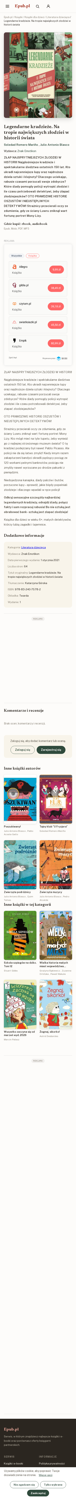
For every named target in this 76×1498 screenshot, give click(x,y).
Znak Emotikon (26, 151)
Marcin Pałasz (11, 1039)
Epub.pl (22, 6)
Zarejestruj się (51, 749)
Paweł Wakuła (58, 974)
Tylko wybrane (53, 1484)
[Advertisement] (38, 661)
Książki (19, 17)
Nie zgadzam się (24, 1484)
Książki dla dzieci (34, 17)
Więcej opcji (45, 1475)
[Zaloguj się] (48, 6)
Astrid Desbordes (49, 1036)
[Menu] (7, 6)
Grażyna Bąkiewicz (50, 970)
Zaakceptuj (38, 1493)
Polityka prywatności (52, 1463)
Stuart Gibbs (11, 970)
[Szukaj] (37, 6)
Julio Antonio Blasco (54, 144)
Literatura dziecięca (58, 17)
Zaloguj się (22, 749)
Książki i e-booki (13, 1463)
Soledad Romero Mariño (21, 144)
